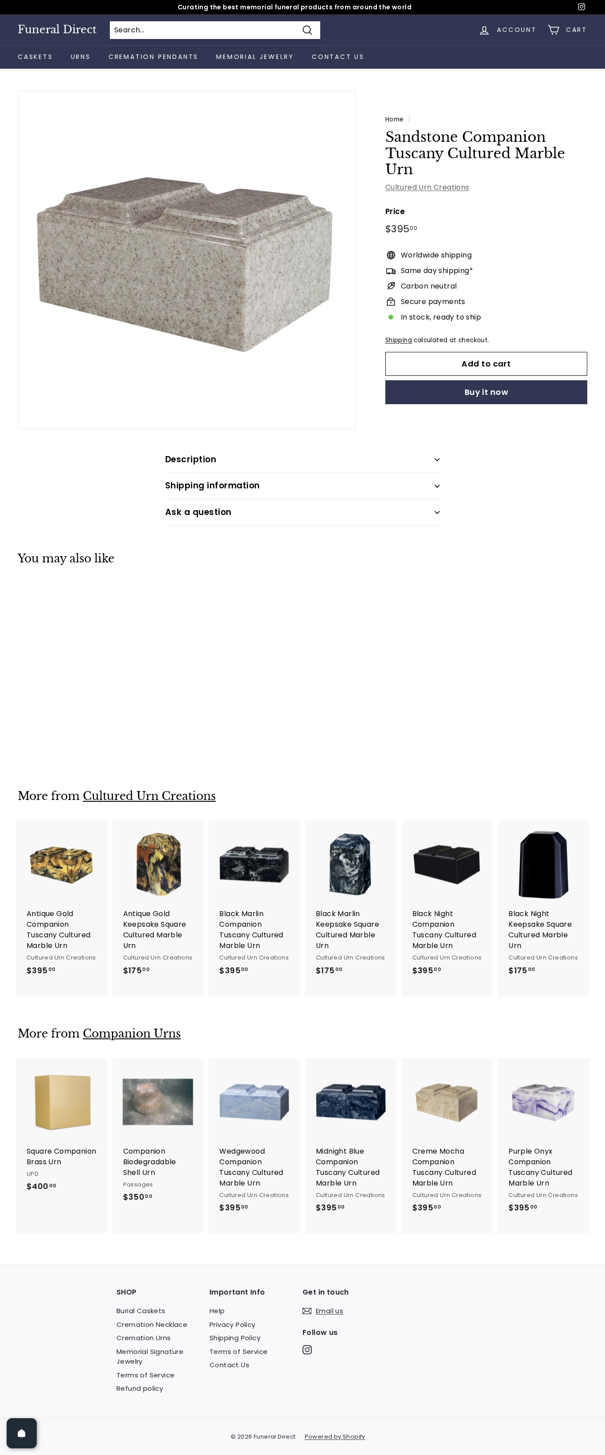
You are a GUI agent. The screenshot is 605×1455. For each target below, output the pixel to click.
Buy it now (486, 392)
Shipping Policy (234, 1337)
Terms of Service (145, 1375)
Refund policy (139, 1388)
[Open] (22, 1433)
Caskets (35, 56)
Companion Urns (132, 1034)
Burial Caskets (141, 1310)
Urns (81, 56)
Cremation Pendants (153, 56)
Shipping (398, 340)
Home (394, 119)
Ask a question (198, 512)
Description (190, 459)
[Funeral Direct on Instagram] (307, 1350)
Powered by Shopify (335, 1436)
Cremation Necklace (151, 1324)
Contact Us (338, 56)
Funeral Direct (57, 29)
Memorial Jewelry (255, 56)
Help (217, 1310)
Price (395, 211)
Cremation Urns (143, 1337)
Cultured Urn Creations (427, 187)
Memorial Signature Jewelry (149, 1356)
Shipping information (212, 486)
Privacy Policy (232, 1324)
